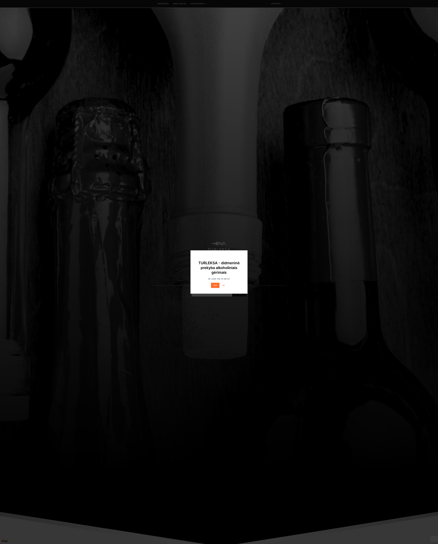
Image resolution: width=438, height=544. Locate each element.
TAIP (215, 285)
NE (223, 285)
